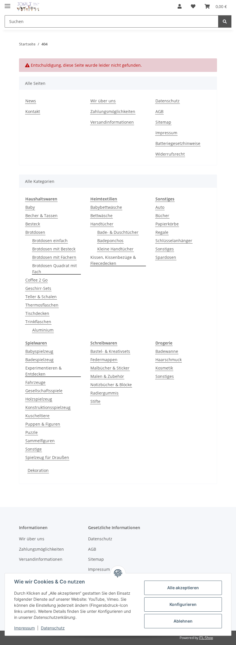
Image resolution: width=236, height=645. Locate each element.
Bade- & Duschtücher (117, 232)
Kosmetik (164, 368)
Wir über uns (103, 101)
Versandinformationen (112, 122)
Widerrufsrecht (170, 154)
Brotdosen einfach (50, 240)
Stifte (95, 401)
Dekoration (38, 470)
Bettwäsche (101, 215)
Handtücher (101, 224)
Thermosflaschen (41, 305)
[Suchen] (224, 21)
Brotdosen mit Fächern (54, 257)
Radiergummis (104, 393)
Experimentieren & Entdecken (43, 371)
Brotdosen (35, 232)
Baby (30, 207)
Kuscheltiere (37, 415)
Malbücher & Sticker (110, 368)
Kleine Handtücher (115, 249)
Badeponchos (110, 240)
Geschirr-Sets (38, 288)
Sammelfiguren (40, 440)
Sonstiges (164, 249)
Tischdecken (37, 313)
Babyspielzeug (39, 351)
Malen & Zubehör (107, 376)
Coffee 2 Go (36, 280)
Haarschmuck (168, 359)
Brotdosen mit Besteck (53, 249)
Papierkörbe (167, 224)
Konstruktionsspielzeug (48, 407)
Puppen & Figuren (42, 424)
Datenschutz (53, 627)
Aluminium (43, 330)
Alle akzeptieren (183, 587)
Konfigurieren (183, 604)
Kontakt (32, 111)
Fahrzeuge (35, 382)
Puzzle (31, 432)
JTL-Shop (206, 637)
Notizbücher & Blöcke (111, 384)
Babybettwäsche (106, 207)
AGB (159, 111)
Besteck (32, 224)
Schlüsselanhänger (173, 240)
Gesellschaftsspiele (43, 390)
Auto (159, 207)
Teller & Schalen (41, 296)
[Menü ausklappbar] (7, 3)
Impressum (24, 627)
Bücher (162, 215)
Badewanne (166, 351)
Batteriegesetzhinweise (177, 143)
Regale (161, 232)
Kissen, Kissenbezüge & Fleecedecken (113, 260)
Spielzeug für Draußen (47, 457)
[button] (179, 6)
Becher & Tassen (41, 215)
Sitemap (163, 122)
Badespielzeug (39, 359)
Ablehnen (183, 621)
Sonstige (33, 449)
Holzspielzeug (38, 399)
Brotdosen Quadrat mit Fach (54, 268)
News (30, 101)
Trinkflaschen (38, 321)
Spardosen (165, 257)
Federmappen (103, 359)
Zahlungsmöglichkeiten (112, 111)
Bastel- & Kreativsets (110, 351)
